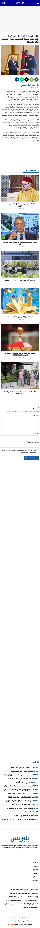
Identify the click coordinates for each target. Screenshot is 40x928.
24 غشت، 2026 (19, 208)
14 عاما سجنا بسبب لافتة (27, 811)
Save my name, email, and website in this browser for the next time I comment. (19, 451)
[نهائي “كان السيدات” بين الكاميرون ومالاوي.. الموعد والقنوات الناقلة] (20, 337)
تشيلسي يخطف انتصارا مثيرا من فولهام (21, 786)
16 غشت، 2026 (19, 358)
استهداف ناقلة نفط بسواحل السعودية (21, 800)
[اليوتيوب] (25, 852)
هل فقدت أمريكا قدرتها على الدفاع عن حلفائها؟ (20, 280)
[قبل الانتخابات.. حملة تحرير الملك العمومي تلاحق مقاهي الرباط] (20, 375)
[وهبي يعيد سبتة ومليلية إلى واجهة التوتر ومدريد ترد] (20, 226)
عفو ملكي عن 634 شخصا (27, 782)
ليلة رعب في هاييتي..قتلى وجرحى (23, 767)
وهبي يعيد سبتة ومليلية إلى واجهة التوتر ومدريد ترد (20, 243)
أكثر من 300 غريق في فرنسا (25, 815)
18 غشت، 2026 (19, 319)
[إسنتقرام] (20, 852)
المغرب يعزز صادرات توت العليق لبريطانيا (20, 774)
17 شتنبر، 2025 (35, 87)
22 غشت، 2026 (19, 247)
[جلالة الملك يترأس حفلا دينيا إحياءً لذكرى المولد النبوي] (20, 188)
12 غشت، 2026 (19, 396)
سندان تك (11, 924)
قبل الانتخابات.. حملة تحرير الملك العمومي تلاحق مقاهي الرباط (20, 392)
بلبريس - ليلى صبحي (30, 85)
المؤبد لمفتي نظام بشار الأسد (25, 804)
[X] (11, 852)
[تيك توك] (15, 852)
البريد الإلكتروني (33, 442)
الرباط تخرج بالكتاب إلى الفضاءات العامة (20, 316)
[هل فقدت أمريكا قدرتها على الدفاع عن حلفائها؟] (20, 264)
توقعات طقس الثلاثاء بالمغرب (24, 771)
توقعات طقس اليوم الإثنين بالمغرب (22, 808)
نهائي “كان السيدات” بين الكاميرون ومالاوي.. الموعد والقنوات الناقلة (20, 354)
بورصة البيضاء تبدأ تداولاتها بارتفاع (22, 797)
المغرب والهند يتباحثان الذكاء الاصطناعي (20, 789)
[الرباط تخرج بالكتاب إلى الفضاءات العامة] (20, 301)
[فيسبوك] (29, 852)
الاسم (36, 434)
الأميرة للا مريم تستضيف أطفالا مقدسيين (20, 819)
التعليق (35, 415)
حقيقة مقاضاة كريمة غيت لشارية (23, 778)
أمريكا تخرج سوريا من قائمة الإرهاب (22, 793)
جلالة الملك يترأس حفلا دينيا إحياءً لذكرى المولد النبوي (20, 204)
